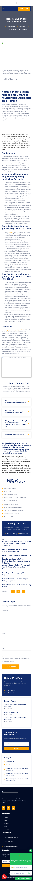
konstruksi (10, 232)
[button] (29, 79)
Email (3, 641)
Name (4, 633)
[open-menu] (3, 9)
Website (4, 649)
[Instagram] (8, 808)
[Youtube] (13, 808)
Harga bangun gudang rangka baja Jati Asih (13, 330)
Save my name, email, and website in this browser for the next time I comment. (16, 660)
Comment (5, 611)
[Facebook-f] (3, 808)
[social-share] (13, 591)
